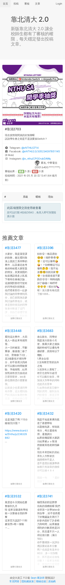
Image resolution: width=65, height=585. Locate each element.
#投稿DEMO (27, 212)
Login (59, 3)
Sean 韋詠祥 (38, 577)
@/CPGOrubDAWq (36, 158)
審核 (26, 3)
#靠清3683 (45, 331)
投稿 (16, 3)
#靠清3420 (13, 413)
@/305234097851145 (41, 151)
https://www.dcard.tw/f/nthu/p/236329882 (16, 434)
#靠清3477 (13, 248)
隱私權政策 (27, 581)
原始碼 (52, 581)
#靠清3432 (45, 413)
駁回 (35, 171)
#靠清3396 (45, 248)
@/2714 (30, 147)
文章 (37, 3)
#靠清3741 (45, 496)
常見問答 (14, 581)
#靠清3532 (13, 496)
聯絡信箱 (41, 581)
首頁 (5, 3)
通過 (21, 171)
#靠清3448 (13, 331)
